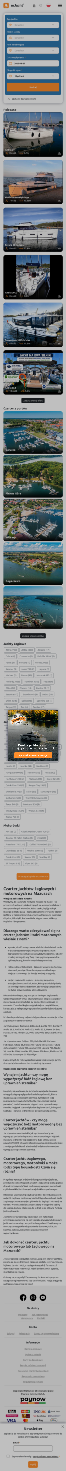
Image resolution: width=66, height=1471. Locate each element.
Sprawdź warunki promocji (33, 755)
